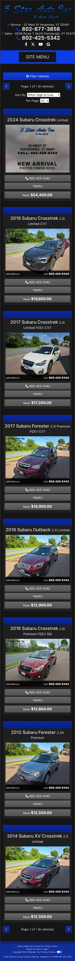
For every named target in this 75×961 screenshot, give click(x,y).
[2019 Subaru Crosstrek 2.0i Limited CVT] (37, 253)
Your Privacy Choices (46, 952)
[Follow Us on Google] (48, 44)
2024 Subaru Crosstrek (37, 119)
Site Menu (37, 57)
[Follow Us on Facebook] (26, 44)
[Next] (68, 86)
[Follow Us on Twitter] (33, 44)
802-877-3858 (41, 29)
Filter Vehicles (39, 76)
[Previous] (6, 86)
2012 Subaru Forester (37, 735)
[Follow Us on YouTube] (41, 44)
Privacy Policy (51, 946)
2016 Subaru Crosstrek (37, 631)
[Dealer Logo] (37, 12)
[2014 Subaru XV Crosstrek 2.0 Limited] (37, 870)
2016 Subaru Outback (38, 529)
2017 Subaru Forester (37, 428)
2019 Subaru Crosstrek (37, 221)
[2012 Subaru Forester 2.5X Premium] (37, 767)
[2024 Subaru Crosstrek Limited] (37, 149)
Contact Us (39, 946)
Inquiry (37, 186)
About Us (28, 946)
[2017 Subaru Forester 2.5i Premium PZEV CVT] (37, 460)
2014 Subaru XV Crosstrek (37, 838)
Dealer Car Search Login (37, 949)
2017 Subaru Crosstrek (37, 324)
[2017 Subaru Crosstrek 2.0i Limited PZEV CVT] (37, 357)
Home (20, 946)
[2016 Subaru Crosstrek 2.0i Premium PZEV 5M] (37, 663)
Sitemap (31, 952)
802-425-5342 (41, 38)
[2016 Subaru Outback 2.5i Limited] (37, 559)
